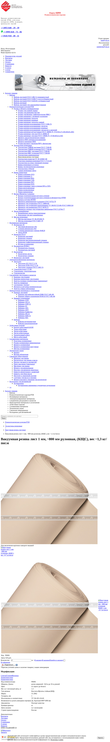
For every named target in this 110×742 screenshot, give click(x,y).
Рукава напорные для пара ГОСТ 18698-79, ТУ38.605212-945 (40, 136)
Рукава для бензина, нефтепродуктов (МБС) (34, 114)
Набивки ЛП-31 (24, 314)
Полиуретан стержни (26, 256)
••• (10, 387)
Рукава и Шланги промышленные (26, 109)
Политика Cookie (56, 740)
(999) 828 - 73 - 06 (12, 32)
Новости (8, 66)
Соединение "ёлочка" (22, 285)
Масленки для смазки (22, 366)
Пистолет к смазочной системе (25, 376)
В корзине (46, 660)
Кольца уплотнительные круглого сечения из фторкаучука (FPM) (42, 198)
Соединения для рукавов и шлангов (22, 275)
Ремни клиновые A (25, 176)
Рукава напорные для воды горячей (31, 122)
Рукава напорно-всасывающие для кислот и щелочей (37, 130)
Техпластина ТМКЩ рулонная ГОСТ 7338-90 (35, 149)
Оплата (8, 62)
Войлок (12, 95)
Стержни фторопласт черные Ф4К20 (31, 230)
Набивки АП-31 (24, 302)
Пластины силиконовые (22, 341)
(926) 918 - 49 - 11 (10, 36)
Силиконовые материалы (18, 339)
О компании (9, 64)
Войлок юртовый (20, 103)
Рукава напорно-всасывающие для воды (33, 126)
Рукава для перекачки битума (29, 112)
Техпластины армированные (28, 155)
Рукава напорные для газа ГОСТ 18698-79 (33, 134)
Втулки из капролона (26, 244)
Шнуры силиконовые (22, 349)
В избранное (5, 662)
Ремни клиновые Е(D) (26, 184)
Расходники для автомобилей (20, 381)
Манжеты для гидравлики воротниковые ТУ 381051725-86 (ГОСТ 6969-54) (45, 205)
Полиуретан (18, 252)
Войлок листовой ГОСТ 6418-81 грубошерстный (32, 101)
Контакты (8, 58)
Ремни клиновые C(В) (26, 180)
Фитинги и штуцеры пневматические (27, 287)
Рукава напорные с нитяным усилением (32, 116)
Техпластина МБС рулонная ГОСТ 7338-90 (34, 153)
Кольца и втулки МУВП (27, 200)
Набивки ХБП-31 (24, 316)
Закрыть (4, 732)
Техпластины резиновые (23, 145)
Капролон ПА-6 (19, 234)
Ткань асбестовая (20, 329)
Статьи (7, 70)
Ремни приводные (20, 172)
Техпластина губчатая (26, 169)
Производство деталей (13, 56)
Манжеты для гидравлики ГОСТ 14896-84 (33, 203)
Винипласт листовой (21, 258)
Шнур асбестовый (20, 337)
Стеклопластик (19, 273)
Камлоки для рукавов (22, 277)
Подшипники (19, 383)
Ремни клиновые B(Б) (26, 178)
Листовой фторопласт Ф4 (27, 227)
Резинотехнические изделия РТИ (21, 107)
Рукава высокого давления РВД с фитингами (34, 143)
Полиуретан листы (25, 254)
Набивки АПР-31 (24, 304)
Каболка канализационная (27, 323)
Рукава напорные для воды (28, 118)
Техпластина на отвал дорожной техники (33, 163)
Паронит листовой (21, 292)
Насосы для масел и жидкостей (25, 362)
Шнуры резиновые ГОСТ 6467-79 (30, 221)
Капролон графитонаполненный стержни (33, 242)
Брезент (16, 352)
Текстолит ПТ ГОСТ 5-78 (27, 263)
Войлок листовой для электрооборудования (30, 105)
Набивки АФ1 (23, 308)
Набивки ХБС (23, 318)
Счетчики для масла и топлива (25, 378)
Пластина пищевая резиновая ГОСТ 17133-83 (35, 161)
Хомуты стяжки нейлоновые (24, 289)
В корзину (38, 660)
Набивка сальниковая (22, 298)
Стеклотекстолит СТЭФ (23, 269)
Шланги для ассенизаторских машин (31, 138)
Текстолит (17, 261)
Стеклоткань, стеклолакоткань (25, 271)
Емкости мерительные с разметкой (26, 372)
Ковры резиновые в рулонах (28, 165)
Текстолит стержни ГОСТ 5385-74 (30, 267)
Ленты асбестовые (20, 331)
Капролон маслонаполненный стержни (32, 240)
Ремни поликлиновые (26, 190)
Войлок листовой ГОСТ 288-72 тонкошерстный (31, 97)
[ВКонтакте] (17, 665)
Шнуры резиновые (21, 217)
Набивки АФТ (23, 310)
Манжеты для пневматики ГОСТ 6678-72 (33, 207)
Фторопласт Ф (19, 225)
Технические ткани (16, 350)
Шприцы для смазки (21, 358)
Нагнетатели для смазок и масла (25, 360)
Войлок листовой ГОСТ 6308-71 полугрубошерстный (33, 99)
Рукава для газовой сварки (28, 110)
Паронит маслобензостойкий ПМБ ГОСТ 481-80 (36, 294)
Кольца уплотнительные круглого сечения (33, 196)
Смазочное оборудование (18, 356)
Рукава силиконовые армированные (27, 343)
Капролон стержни (25, 238)
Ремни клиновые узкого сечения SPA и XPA (34, 186)
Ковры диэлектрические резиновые (31, 167)
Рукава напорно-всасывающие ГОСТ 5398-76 (35, 124)
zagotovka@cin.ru (103, 47)
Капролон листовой (25, 236)
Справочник (9, 72)
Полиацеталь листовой (26, 250)
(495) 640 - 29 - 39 (10, 28)
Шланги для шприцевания (23, 368)
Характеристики (7, 677)
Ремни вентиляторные (26, 188)
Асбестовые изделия (16, 325)
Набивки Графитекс (25, 312)
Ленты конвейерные (21, 211)
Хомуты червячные (21, 283)
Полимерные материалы (18, 223)
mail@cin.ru (105, 40)
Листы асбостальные (21, 333)
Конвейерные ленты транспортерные (31, 213)
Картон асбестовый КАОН (23, 327)
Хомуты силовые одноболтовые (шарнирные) (30, 281)
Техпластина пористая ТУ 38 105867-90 (32, 159)
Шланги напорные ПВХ (27, 141)
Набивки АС (22, 306)
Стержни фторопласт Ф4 (27, 229)
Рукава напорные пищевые (28, 120)
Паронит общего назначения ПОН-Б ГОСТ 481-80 (36, 296)
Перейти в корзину (56, 660)
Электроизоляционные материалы (22, 260)
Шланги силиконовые (22, 345)
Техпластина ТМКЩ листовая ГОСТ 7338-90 (34, 147)
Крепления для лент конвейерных (30, 215)
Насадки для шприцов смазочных (26, 370)
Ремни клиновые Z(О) (26, 174)
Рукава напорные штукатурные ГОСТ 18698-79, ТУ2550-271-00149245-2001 (46, 132)
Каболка (17, 320)
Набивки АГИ (23, 300)
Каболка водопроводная (27, 321)
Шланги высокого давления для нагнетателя (30, 380)
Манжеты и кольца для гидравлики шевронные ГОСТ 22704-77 (41, 209)
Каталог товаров (11, 93)
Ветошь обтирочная (21, 354)
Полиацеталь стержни (26, 248)
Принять (100, 738)
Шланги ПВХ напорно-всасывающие (32, 140)
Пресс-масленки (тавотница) (24, 364)
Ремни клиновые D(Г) (26, 182)
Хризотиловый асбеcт (22, 335)
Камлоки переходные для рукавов (26, 279)
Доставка (8, 60)
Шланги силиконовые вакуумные (26, 347)
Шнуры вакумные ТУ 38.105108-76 (31, 219)
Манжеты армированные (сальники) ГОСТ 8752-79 (37, 201)
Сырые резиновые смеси (27, 170)
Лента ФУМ (22, 232)
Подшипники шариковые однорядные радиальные (36, 385)
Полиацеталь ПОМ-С (22, 246)
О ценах (8, 68)
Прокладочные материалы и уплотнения (24, 290)
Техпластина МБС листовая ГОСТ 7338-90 (34, 151)
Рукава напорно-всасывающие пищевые (33, 128)
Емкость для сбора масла (23, 374)
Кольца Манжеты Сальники (24, 194)
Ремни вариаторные (25, 192)
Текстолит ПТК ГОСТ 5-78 (28, 265)
